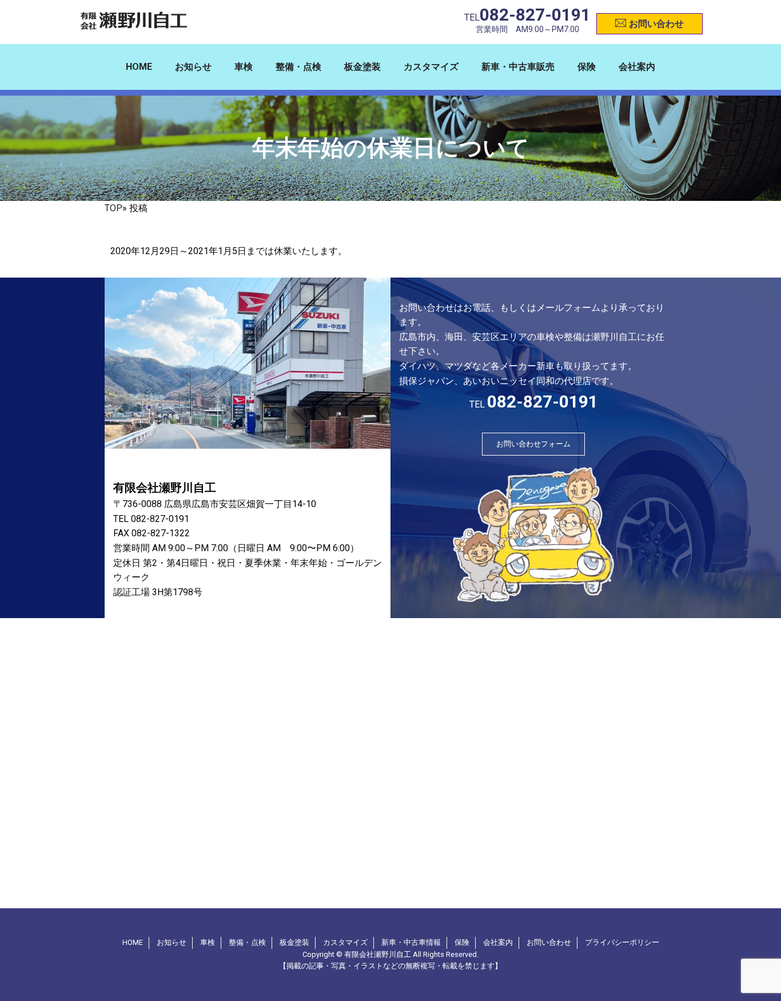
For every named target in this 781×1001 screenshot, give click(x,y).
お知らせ (193, 66)
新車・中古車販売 (518, 66)
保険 (586, 66)
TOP (113, 208)
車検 (243, 66)
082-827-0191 (535, 15)
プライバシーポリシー (622, 942)
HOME (139, 66)
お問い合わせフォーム (533, 444)
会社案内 (637, 66)
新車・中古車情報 (411, 942)
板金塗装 (362, 66)
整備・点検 (298, 66)
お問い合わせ (656, 23)
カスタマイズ (431, 66)
